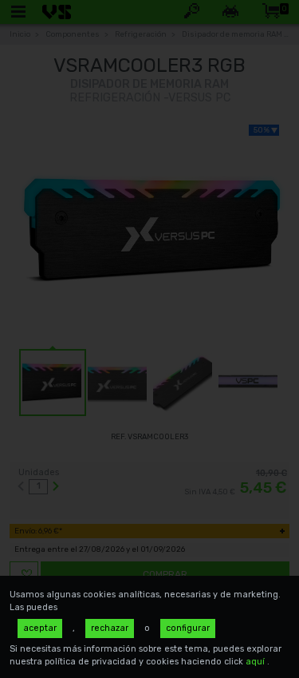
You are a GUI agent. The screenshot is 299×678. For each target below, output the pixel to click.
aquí (256, 661)
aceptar (40, 628)
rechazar (109, 628)
